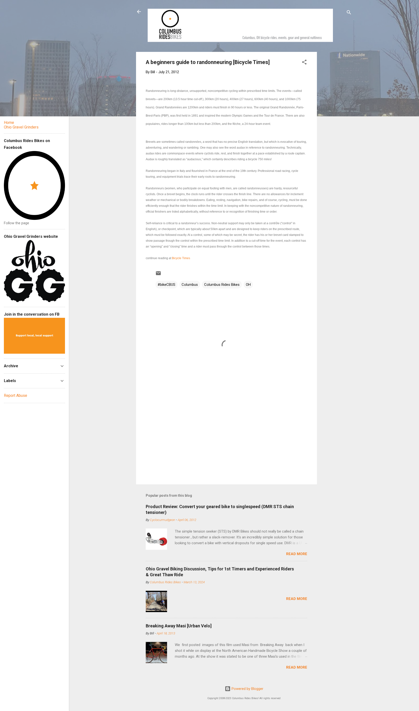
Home (9, 122)
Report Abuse (15, 395)
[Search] (349, 13)
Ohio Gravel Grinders (21, 127)
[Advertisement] (335, 124)
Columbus (190, 284)
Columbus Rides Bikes (222, 284)
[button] (304, 63)
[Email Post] (158, 275)
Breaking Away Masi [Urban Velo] (179, 625)
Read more (296, 554)
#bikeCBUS (166, 284)
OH (248, 284)
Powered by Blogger (247, 689)
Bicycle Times (181, 258)
